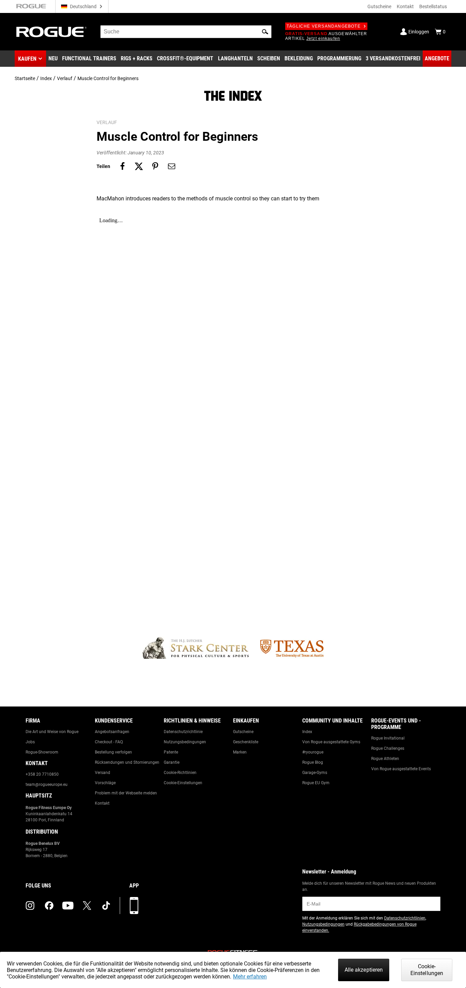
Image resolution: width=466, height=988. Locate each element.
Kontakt (405, 6)
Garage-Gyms (314, 772)
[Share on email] (172, 166)
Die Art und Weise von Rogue (52, 731)
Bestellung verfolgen (113, 752)
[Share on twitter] (139, 166)
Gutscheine (379, 6)
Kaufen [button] (27, 59)
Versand (102, 772)
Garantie (171, 762)
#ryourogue (312, 752)
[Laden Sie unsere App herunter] (134, 905)
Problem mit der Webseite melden (126, 793)
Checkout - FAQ (109, 742)
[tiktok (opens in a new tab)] (106, 905)
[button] (265, 31)
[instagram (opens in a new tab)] (30, 905)
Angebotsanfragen (112, 731)
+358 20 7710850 (42, 774)
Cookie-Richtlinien (180, 772)
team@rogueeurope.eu (47, 784)
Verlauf (64, 78)
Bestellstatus (433, 6)
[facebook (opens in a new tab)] (49, 905)
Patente (171, 752)
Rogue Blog (312, 762)
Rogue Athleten (385, 758)
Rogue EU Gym (316, 782)
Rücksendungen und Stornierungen (127, 762)
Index (46, 78)
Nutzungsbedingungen (185, 742)
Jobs (30, 742)
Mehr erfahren (250, 976)
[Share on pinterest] (155, 166)
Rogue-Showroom (42, 752)
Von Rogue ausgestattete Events (401, 768)
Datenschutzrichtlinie (183, 731)
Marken (240, 752)
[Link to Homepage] (51, 32)
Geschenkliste (245, 742)
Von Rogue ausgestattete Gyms (331, 742)
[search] (186, 31)
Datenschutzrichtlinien (404, 918)
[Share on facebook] (122, 166)
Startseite (25, 78)
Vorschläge (105, 782)
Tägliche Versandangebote (324, 26)
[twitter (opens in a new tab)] (87, 905)
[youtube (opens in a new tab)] (67, 905)
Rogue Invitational (388, 738)
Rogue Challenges (387, 748)
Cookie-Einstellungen (183, 782)
